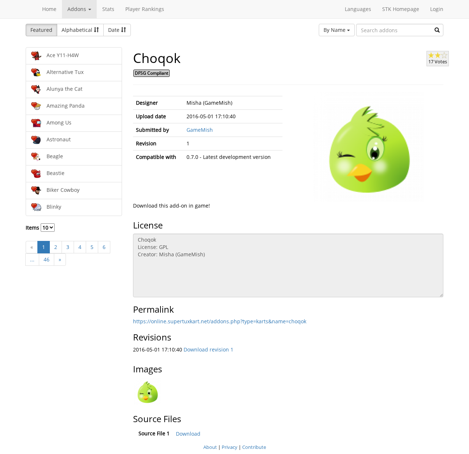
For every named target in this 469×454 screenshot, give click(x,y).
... (32, 259)
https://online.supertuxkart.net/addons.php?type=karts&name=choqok (219, 321)
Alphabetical (78, 29)
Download (188, 433)
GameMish (200, 129)
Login (436, 8)
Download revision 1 (208, 349)
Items (33, 227)
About (210, 447)
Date (114, 29)
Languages (358, 8)
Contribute (254, 447)
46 (46, 259)
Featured (41, 29)
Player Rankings (144, 8)
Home (49, 8)
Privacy (229, 447)
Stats (108, 8)
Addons (77, 8)
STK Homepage (400, 8)
